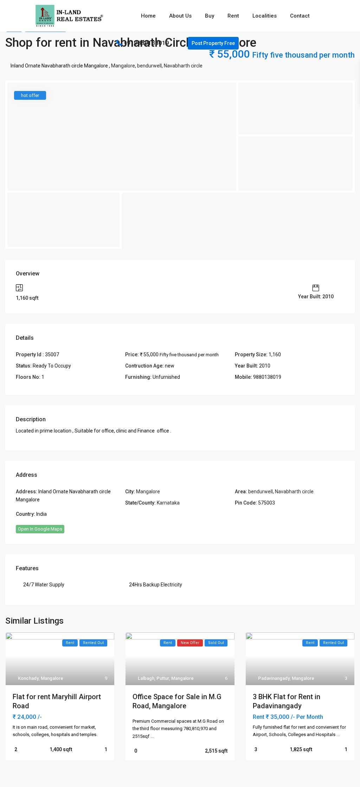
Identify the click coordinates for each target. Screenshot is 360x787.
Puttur (162, 678)
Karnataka (168, 503)
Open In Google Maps (40, 529)
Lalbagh (146, 678)
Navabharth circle (183, 66)
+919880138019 (146, 42)
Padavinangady (274, 678)
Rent (233, 16)
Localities (264, 16)
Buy (209, 16)
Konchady (28, 678)
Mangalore (123, 66)
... (152, 736)
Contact (300, 16)
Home (148, 16)
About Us (180, 16)
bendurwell (149, 66)
